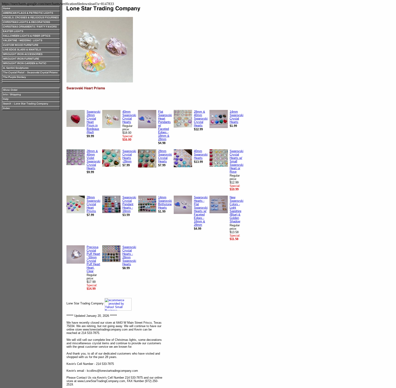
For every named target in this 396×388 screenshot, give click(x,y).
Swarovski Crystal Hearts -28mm (129, 156)
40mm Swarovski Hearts (201, 154)
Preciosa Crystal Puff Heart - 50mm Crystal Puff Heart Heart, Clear (93, 259)
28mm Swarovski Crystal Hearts (165, 156)
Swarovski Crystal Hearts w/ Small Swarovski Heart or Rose (236, 161)
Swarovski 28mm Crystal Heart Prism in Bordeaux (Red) (93, 122)
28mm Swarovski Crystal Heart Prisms (93, 204)
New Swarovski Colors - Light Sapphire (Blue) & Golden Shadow (236, 209)
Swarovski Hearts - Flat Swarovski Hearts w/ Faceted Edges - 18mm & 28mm (201, 211)
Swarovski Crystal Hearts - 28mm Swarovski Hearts (129, 255)
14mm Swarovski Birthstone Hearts (165, 202)
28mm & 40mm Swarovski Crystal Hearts (201, 118)
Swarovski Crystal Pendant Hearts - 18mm (129, 204)
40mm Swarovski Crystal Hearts (129, 117)
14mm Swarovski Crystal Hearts (236, 117)
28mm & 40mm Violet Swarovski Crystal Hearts (93, 159)
